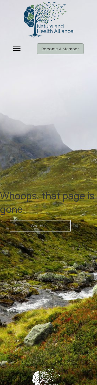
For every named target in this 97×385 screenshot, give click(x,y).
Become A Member (60, 49)
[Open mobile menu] (16, 49)
